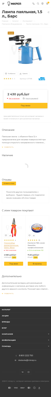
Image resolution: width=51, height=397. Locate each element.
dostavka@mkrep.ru (27, 360)
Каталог (6, 310)
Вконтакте (22, 372)
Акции (5, 316)
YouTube (28, 372)
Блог (4, 328)
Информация (9, 340)
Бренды (6, 322)
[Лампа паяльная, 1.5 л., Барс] (25, 50)
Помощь (6, 346)
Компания (7, 334)
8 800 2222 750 (26, 356)
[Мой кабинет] (42, 4)
